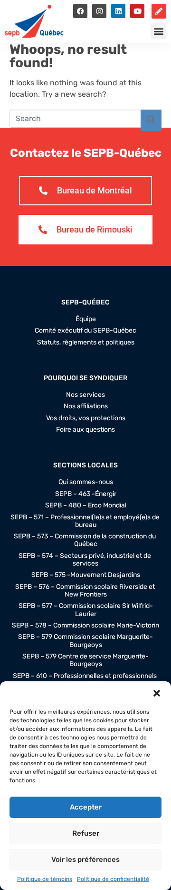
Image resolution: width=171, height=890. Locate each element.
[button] (157, 693)
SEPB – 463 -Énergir (85, 494)
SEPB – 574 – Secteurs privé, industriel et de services (85, 559)
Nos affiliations (86, 406)
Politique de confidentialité (113, 879)
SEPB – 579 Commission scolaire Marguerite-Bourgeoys (85, 640)
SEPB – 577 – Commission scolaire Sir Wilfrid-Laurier (86, 609)
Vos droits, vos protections (85, 418)
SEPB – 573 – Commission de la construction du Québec (85, 540)
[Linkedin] (118, 11)
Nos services (85, 395)
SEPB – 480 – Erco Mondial (85, 505)
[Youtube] (137, 11)
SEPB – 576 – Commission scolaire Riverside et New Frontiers (85, 590)
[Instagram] (99, 11)
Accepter (86, 807)
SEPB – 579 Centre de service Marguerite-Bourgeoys (85, 660)
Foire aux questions (85, 430)
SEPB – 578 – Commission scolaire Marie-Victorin (85, 625)
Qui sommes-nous (85, 482)
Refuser (85, 833)
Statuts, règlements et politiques (85, 342)
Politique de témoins (44, 879)
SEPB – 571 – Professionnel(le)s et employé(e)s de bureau (85, 521)
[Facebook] (80, 11)
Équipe (86, 319)
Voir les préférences (85, 859)
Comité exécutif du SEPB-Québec (85, 330)
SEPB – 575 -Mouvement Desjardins (85, 575)
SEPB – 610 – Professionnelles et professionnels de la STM (85, 680)
